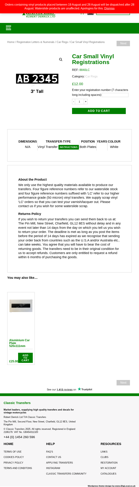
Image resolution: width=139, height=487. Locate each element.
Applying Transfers (59, 462)
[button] (61, 59)
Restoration (109, 462)
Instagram (53, 468)
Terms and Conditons (18, 468)
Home (10, 42)
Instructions (69, 147)
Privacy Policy (13, 462)
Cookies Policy (14, 457)
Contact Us (53, 457)
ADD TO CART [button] (25, 358)
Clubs (104, 457)
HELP (50, 444)
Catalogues (108, 473)
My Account (108, 468)
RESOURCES (111, 444)
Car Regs (62, 42)
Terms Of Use (13, 451)
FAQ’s (49, 451)
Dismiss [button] (109, 8)
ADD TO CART (99, 110)
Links (104, 451)
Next (123, 43)
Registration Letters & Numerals (35, 42)
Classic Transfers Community (66, 473)
